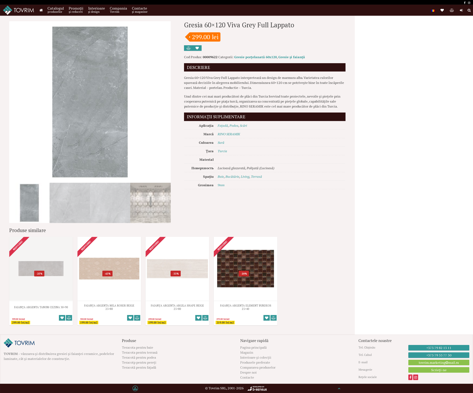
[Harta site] (135, 388)
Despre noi (248, 372)
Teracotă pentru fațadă (139, 367)
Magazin (246, 352)
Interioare (96, 10)
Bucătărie (232, 176)
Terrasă (256, 176)
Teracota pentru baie (137, 347)
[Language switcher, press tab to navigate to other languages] (433, 10)
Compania (118, 10)
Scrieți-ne (439, 370)
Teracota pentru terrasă (139, 352)
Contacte (139, 10)
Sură (221, 142)
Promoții (76, 10)
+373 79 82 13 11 (438, 348)
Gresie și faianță (291, 57)
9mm (221, 185)
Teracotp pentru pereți (139, 362)
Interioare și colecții (255, 357)
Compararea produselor (257, 367)
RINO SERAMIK (229, 134)
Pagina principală (253, 347)
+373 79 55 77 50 (438, 355)
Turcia (222, 151)
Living (245, 176)
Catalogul (55, 10)
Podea (233, 125)
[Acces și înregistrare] (461, 10)
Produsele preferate (255, 362)
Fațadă (223, 125)
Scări (243, 125)
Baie (221, 176)
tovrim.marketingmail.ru (439, 362)
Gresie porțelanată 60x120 (255, 57)
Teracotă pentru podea (139, 357)
